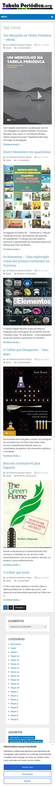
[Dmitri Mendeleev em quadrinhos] (27, 196)
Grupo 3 (14, 695)
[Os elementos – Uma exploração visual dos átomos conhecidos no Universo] (27, 301)
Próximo (19, 607)
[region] (27, 764)
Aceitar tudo (27, 767)
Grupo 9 (14, 719)
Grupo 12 (14, 664)
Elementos (15, 644)
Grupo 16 (14, 680)
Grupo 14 (14, 672)
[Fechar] (52, 744)
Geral (8, 48)
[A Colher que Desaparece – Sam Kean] (27, 401)
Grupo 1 (14, 652)
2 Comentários (24, 362)
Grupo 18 (14, 688)
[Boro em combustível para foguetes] (27, 514)
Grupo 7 (14, 711)
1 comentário (23, 160)
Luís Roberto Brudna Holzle (18, 45)
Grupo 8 (14, 715)
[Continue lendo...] (11, 144)
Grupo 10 (14, 656)
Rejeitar (27, 781)
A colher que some (16, 572)
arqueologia (15, 741)
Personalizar (27, 774)
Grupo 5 (14, 703)
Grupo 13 (14, 668)
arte (26, 741)
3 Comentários (24, 48)
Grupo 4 (14, 699)
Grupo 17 (14, 684)
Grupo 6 (14, 707)
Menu (4, 17)
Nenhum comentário (26, 273)
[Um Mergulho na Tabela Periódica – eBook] (27, 88)
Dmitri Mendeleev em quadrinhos (27, 152)
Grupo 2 (14, 691)
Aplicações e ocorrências (22, 737)
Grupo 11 (14, 660)
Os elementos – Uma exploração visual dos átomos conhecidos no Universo (26, 261)
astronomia (36, 741)
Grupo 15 (14, 676)
